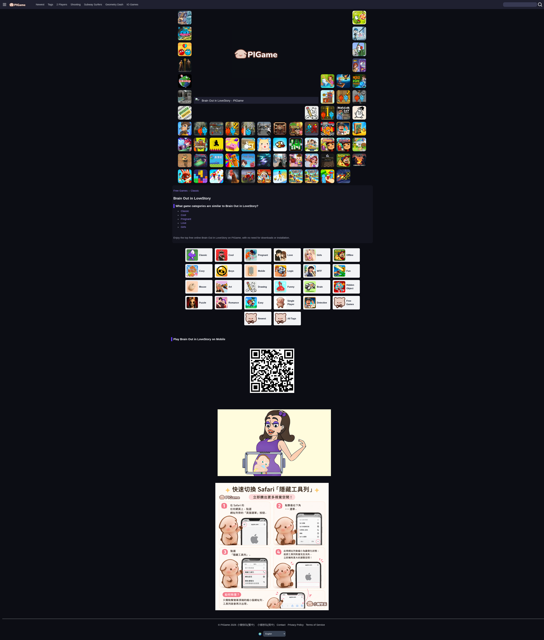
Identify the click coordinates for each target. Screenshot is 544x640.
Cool (183, 215)
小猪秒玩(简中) (265, 624)
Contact (281, 624)
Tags (50, 4)
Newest (40, 4)
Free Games (180, 190)
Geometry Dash (114, 4)
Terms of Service (315, 624)
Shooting (76, 4)
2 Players (62, 4)
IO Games (132, 4)
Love (183, 223)
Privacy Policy (296, 624)
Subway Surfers (93, 4)
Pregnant (186, 219)
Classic (195, 190)
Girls (183, 227)
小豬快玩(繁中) (245, 624)
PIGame (225, 624)
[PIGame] (17, 4)
